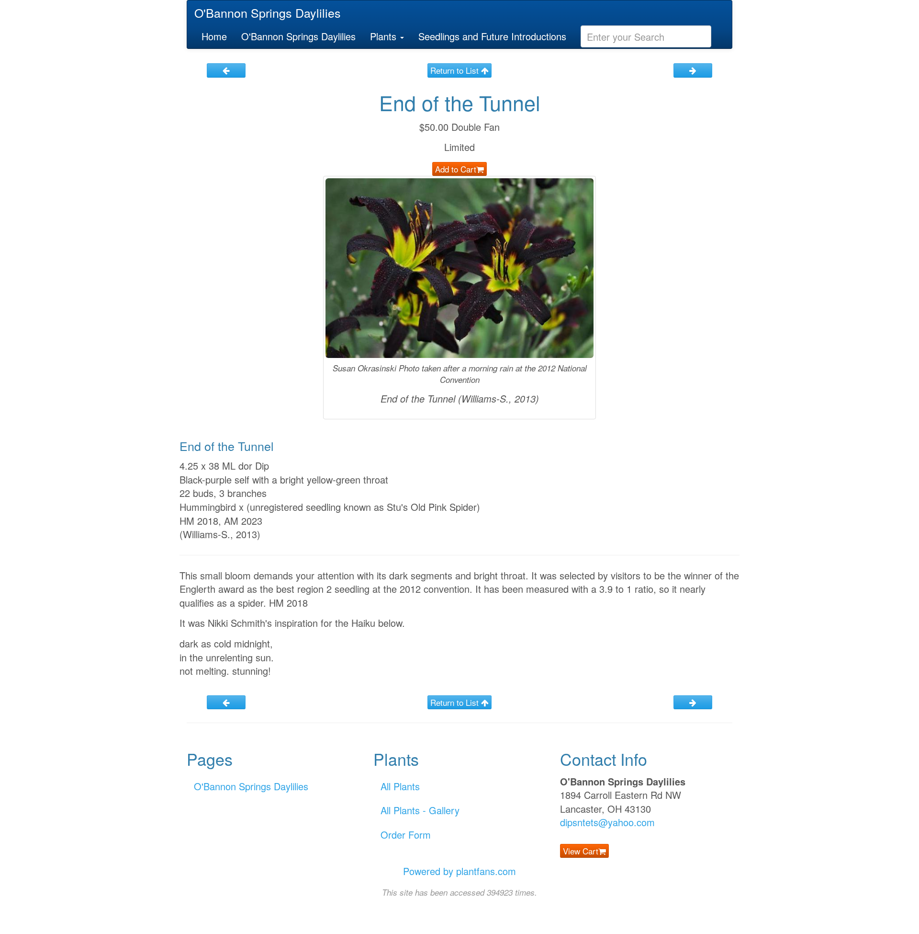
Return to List (455, 70)
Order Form (406, 835)
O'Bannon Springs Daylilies (267, 12)
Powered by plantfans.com (459, 871)
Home (214, 36)
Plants (384, 36)
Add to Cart (455, 169)
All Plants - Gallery (420, 810)
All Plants (400, 786)
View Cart (580, 851)
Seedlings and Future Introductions (492, 36)
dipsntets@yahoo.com (607, 822)
